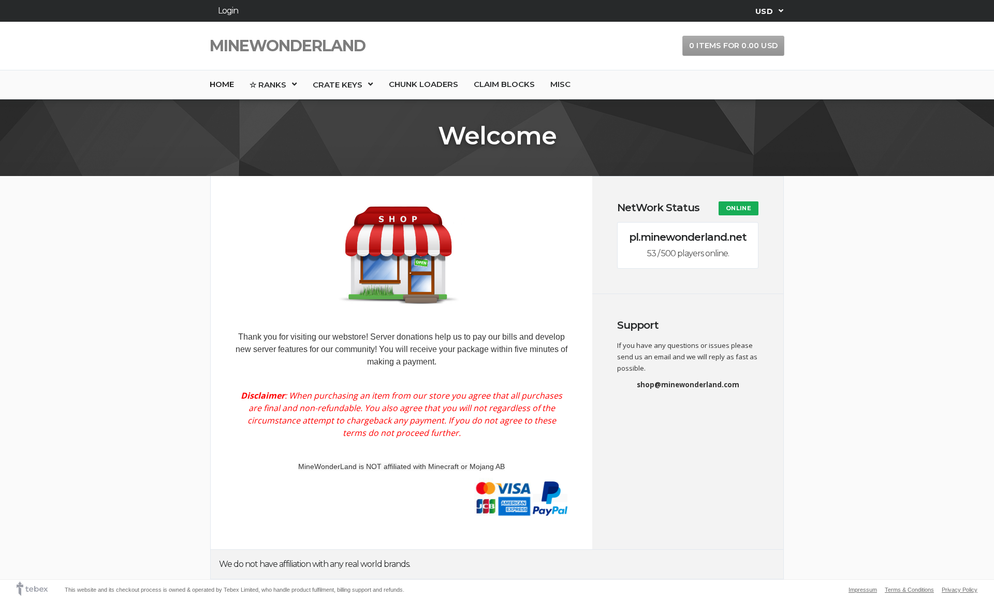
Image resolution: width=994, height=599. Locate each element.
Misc (560, 84)
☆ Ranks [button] (269, 85)
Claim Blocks (504, 84)
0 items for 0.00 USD (733, 45)
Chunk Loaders (423, 84)
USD (765, 11)
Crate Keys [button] (338, 85)
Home (222, 84)
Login (228, 11)
